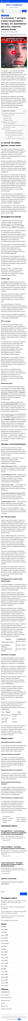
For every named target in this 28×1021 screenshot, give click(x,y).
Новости (3, 1003)
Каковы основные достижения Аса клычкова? (15, 135)
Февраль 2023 (4, 974)
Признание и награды (10, 127)
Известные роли (9, 120)
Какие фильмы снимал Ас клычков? (15, 130)
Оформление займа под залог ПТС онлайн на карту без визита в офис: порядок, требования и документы (13, 902)
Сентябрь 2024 (5, 943)
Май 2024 (3, 949)
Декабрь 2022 (4, 977)
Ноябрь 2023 (4, 960)
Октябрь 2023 (4, 963)
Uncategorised (5, 15)
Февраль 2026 (4, 935)
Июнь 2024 (4, 946)
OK (19, 1019)
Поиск (2, 891)
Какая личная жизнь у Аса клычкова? (16, 133)
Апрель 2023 (4, 971)
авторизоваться (5, 884)
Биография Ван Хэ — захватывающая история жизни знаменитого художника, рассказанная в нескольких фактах (14, 832)
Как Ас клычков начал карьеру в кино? (16, 138)
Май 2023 (3, 969)
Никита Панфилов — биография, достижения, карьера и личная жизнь (13, 847)
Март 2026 (3, 932)
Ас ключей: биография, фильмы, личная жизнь (14, 113)
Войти (24, 11)
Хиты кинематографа (10, 123)
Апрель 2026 (4, 929)
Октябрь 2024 (4, 940)
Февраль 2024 (4, 957)
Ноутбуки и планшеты (6, 1009)
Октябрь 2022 (4, 983)
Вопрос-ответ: (6, 129)
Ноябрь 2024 (4, 938)
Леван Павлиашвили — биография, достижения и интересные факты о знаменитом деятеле (12, 864)
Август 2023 (4, 966)
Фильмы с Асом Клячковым (10, 122)
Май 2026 (3, 926)
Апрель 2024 (4, 952)
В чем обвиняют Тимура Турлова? (9, 920)
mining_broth (5, 32)
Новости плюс (4, 1006)
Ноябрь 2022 (4, 980)
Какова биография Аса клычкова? (15, 132)
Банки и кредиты (5, 995)
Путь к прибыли (14, 5)
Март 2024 (4, 955)
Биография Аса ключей (8, 115)
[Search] (20, 11)
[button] (23, 111)
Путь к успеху (8, 118)
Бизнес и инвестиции (6, 997)
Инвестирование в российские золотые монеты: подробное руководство (12, 916)
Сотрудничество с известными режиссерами (15, 125)
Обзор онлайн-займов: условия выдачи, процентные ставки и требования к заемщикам (14, 912)
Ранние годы (8, 116)
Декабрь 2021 (4, 985)
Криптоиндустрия (5, 1000)
